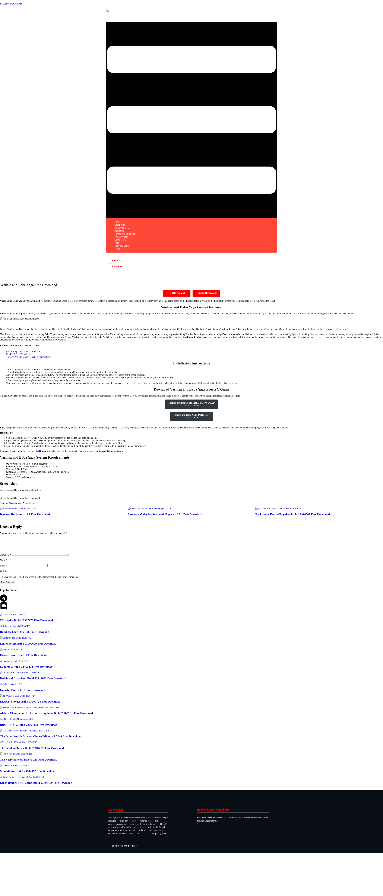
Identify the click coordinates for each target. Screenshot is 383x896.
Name (3, 560)
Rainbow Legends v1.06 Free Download (24, 631)
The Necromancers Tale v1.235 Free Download (28, 759)
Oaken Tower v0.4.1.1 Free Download (23, 655)
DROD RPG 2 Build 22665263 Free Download (28, 724)
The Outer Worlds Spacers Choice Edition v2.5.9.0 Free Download (41, 736)
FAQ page (41, 451)
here (172, 377)
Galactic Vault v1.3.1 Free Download (22, 690)
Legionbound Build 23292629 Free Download (28, 643)
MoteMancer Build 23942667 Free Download (28, 771)
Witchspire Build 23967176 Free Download (26, 620)
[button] (191, 120)
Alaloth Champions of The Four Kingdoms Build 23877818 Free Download (46, 713)
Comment (5, 555)
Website (3, 571)
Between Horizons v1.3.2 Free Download (25, 514)
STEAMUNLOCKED (11, 3)
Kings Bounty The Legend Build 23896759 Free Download (36, 782)
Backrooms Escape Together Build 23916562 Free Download (292, 514)
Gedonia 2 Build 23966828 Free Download (26, 666)
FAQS (117, 248)
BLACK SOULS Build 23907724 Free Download (30, 701)
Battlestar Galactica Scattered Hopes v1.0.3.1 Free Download (165, 514)
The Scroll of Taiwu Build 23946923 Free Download (32, 748)
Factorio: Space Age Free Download (23, 351)
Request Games (122, 245)
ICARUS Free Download (18, 354)
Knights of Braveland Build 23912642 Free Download (33, 678)
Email (3, 565)
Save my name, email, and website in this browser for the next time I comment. (41, 577)
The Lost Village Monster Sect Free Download (28, 357)
